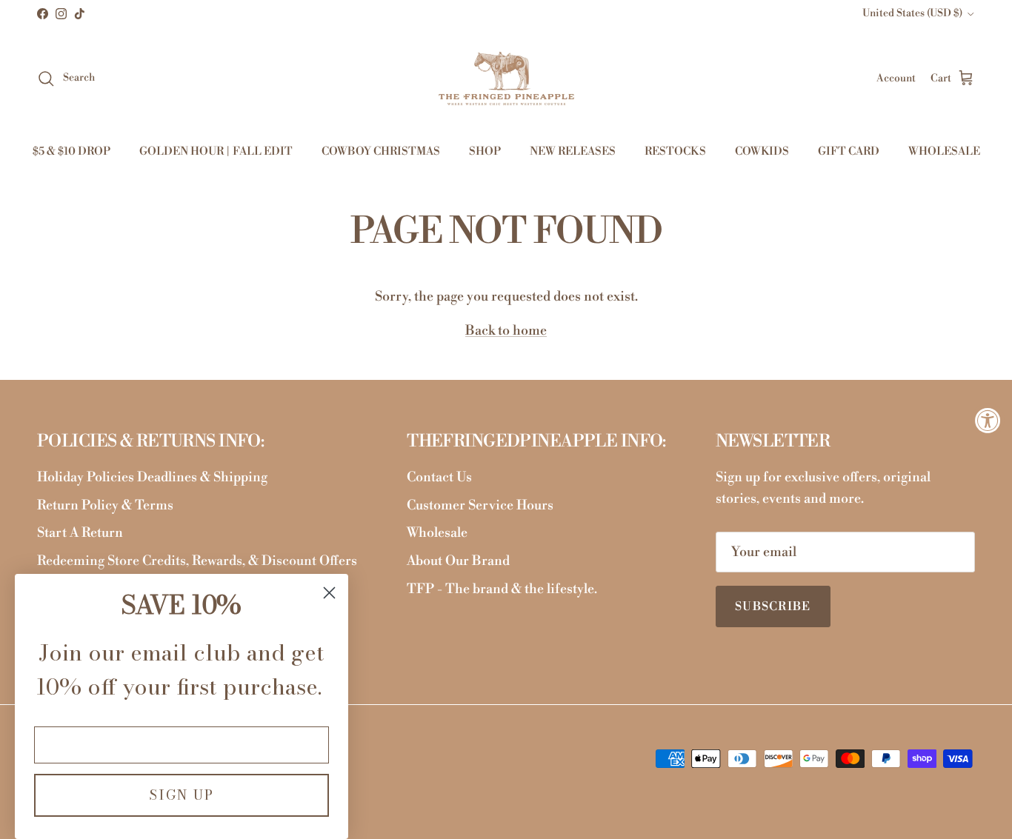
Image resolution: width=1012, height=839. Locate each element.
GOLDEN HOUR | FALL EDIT (216, 151)
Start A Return (80, 532)
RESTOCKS (675, 151)
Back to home (506, 330)
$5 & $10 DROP (71, 151)
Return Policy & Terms (105, 505)
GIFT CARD (848, 151)
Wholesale (437, 532)
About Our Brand (458, 560)
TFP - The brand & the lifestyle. (502, 589)
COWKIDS (762, 151)
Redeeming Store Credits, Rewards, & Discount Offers (197, 560)
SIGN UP (181, 795)
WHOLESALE (944, 151)
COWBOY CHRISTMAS (381, 151)
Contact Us (439, 477)
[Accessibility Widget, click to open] (988, 419)
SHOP (485, 151)
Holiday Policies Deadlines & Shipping (152, 477)
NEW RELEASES (573, 151)
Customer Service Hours (480, 505)
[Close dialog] (329, 593)
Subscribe (773, 606)
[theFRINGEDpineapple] (506, 78)
